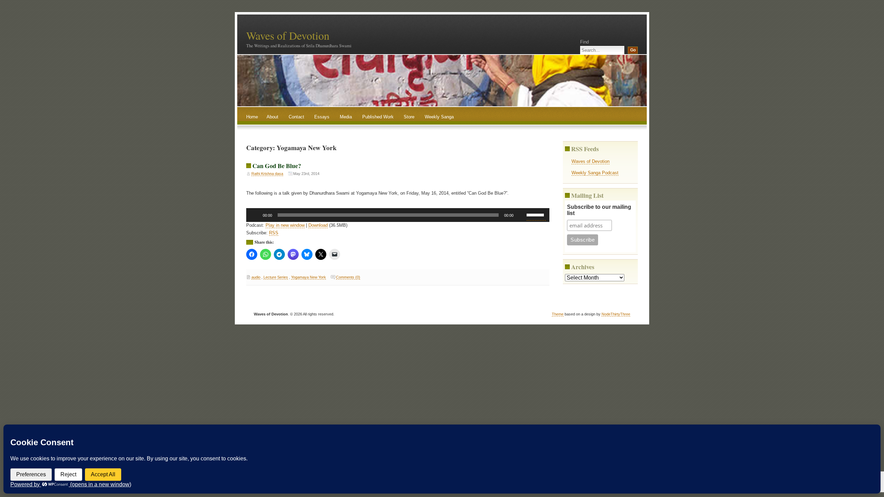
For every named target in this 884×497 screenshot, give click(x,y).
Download (318, 225)
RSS (273, 232)
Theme (558, 314)
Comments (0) (348, 277)
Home (252, 116)
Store (409, 116)
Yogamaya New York (308, 277)
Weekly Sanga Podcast (594, 172)
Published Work (378, 116)
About (272, 116)
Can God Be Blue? (276, 165)
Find (584, 42)
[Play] (255, 215)
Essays (321, 116)
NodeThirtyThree (616, 314)
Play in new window (285, 225)
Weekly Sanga (439, 116)
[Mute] (521, 215)
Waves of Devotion (287, 35)
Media (346, 116)
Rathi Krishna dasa (267, 174)
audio (255, 277)
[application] (398, 215)
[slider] (536, 214)
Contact (296, 116)
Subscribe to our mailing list (599, 210)
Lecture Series (275, 277)
